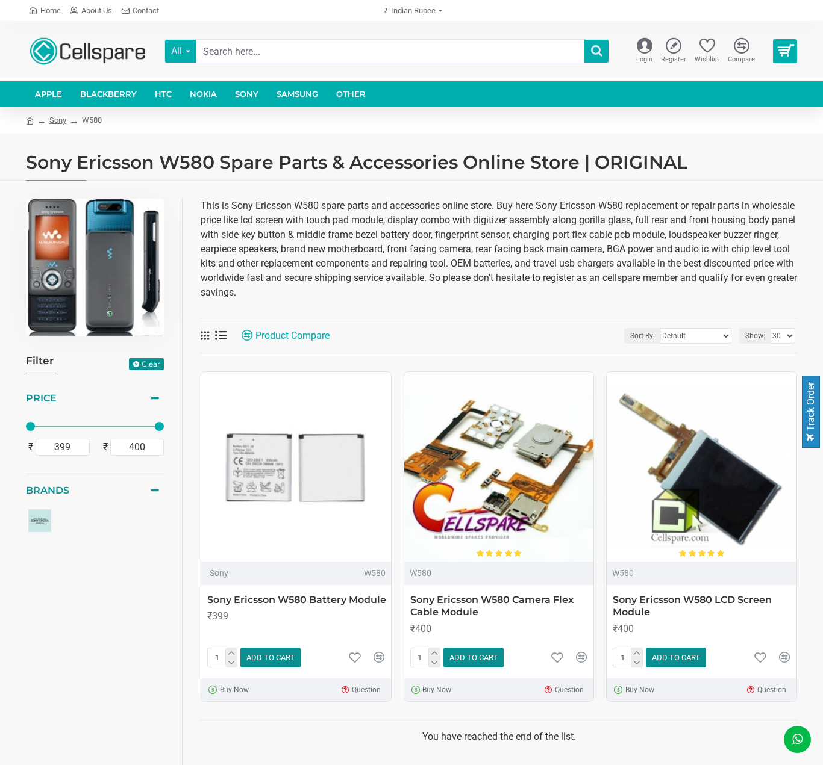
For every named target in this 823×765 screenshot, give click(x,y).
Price (41, 398)
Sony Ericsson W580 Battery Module (296, 599)
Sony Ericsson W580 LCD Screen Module (692, 606)
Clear (151, 363)
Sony (57, 120)
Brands (47, 490)
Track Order (810, 407)
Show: (755, 336)
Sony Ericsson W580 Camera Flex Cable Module (492, 606)
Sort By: (642, 336)
